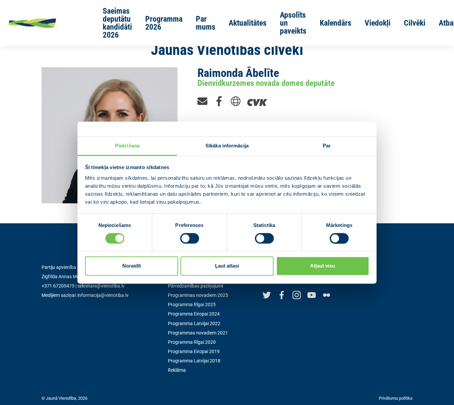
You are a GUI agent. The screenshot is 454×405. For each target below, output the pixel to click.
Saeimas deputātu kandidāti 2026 (117, 23)
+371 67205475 (58, 286)
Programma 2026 (163, 23)
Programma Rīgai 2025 (192, 304)
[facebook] (219, 101)
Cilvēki (414, 23)
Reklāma (177, 370)
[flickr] (326, 295)
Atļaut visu (322, 266)
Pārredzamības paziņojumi (195, 286)
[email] (202, 101)
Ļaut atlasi (227, 266)
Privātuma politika (395, 398)
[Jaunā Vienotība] (45, 23)
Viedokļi (378, 23)
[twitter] (266, 295)
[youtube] (311, 295)
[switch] (189, 238)
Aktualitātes (248, 23)
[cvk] (257, 100)
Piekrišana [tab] (127, 145)
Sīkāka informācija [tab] (227, 145)
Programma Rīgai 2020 (192, 342)
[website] (235, 101)
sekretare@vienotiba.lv (101, 286)
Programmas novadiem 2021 (198, 332)
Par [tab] (327, 145)
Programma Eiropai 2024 (194, 313)
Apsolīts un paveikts (293, 23)
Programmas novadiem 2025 (198, 295)
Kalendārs (335, 23)
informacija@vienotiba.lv (103, 295)
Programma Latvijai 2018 (194, 360)
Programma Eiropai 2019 (194, 351)
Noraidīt (131, 266)
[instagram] (296, 295)
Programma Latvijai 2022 (194, 323)
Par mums (205, 23)
